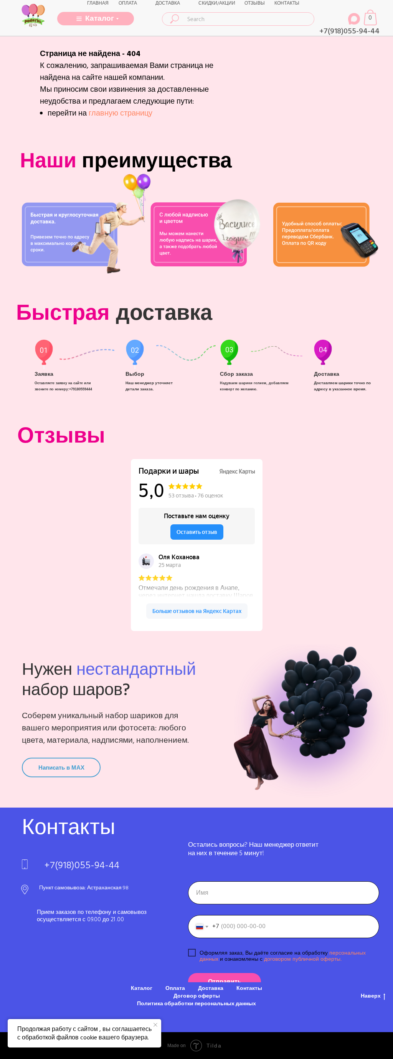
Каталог (141, 988)
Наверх (371, 996)
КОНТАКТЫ (286, 3)
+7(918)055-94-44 (349, 31)
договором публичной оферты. (302, 959)
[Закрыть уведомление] (155, 1025)
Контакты (249, 988)
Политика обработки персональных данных (196, 1004)
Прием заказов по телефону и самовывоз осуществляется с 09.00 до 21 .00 (92, 916)
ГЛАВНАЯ (98, 3)
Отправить (224, 981)
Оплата (175, 988)
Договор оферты (196, 996)
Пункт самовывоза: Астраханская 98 (84, 888)
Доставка (210, 988)
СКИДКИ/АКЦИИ (216, 3)
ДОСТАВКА (167, 3)
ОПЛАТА (128, 3)
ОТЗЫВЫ (254, 3)
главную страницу (120, 113)
